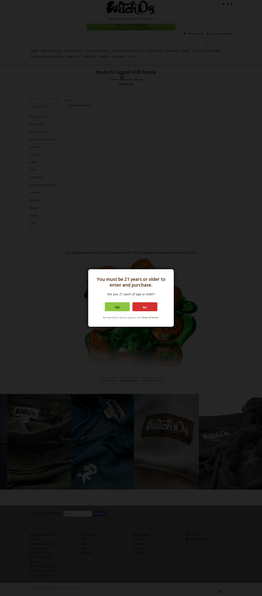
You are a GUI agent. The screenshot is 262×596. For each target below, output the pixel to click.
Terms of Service (149, 317)
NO (145, 307)
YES (117, 307)
